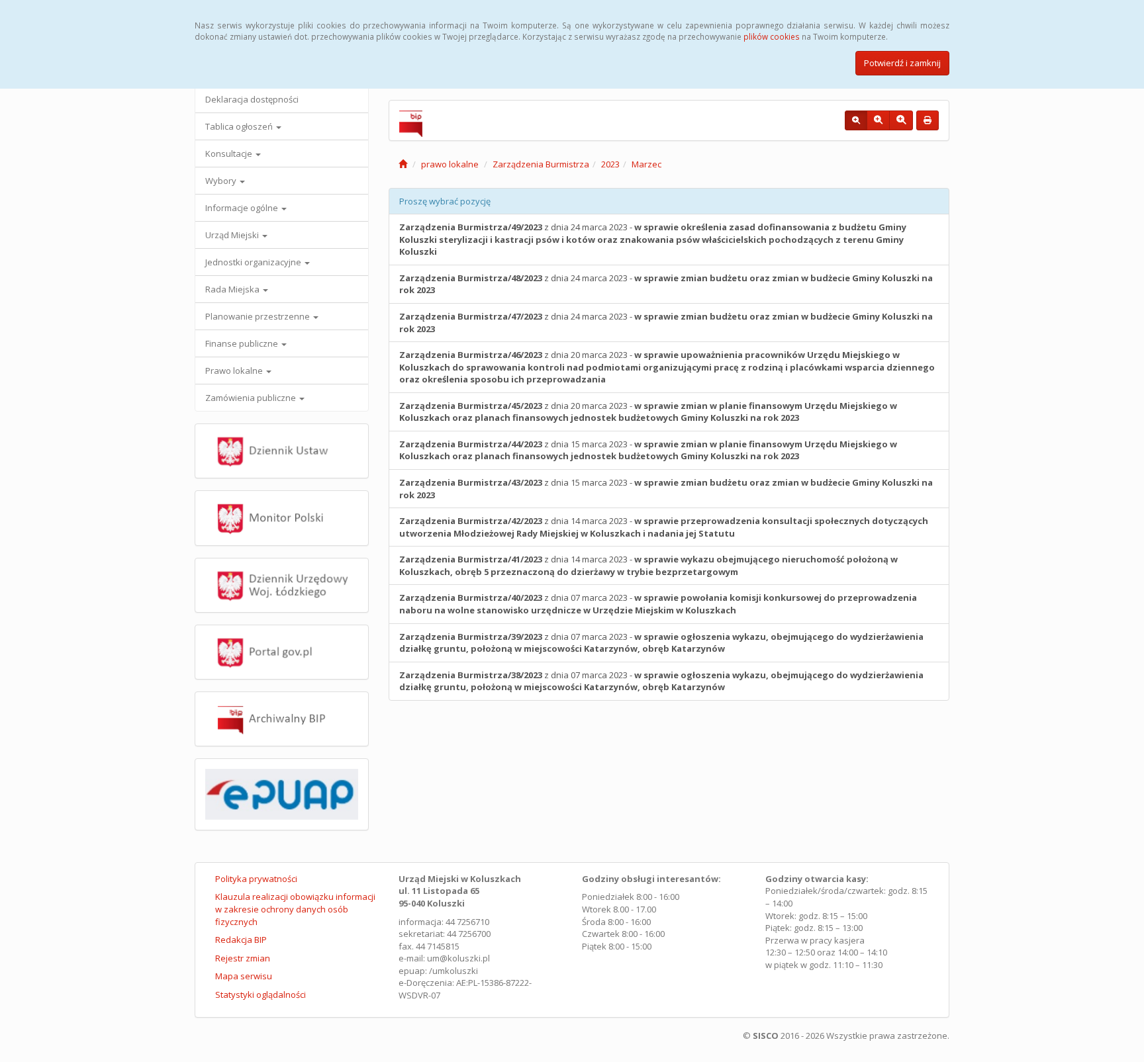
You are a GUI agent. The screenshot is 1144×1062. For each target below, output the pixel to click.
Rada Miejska (233, 289)
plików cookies (771, 36)
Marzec (646, 164)
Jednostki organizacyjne (254, 262)
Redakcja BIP (241, 940)
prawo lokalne (450, 164)
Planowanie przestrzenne (258, 316)
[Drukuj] (927, 120)
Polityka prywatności (256, 879)
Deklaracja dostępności (252, 99)
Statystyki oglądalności (260, 994)
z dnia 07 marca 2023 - (658, 604)
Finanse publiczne (242, 343)
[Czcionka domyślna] (856, 120)
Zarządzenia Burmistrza (541, 164)
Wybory (221, 181)
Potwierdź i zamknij (902, 63)
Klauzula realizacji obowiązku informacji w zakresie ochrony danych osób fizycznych (295, 909)
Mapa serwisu (243, 976)
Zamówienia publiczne (251, 398)
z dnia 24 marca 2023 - (652, 239)
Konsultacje (229, 153)
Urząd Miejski (233, 235)
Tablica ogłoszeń (240, 126)
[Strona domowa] (403, 164)
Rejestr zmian (242, 958)
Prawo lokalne (235, 370)
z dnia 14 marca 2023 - (663, 527)
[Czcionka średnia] (878, 120)
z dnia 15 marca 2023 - (648, 450)
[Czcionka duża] (901, 120)
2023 (610, 164)
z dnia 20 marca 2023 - (667, 367)
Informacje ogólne (242, 208)
